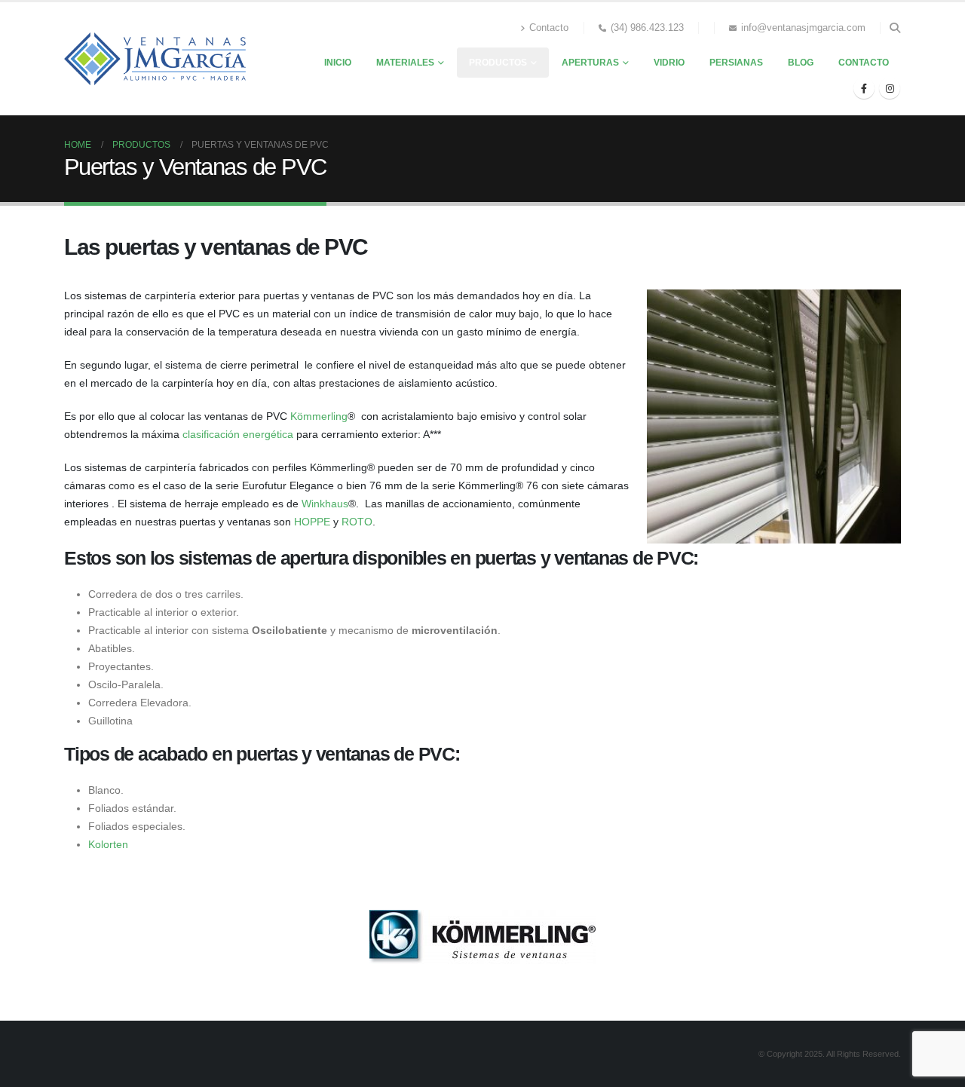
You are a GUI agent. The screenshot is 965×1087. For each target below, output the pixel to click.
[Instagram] (889, 88)
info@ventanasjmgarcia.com (803, 28)
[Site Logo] (155, 58)
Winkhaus (325, 504)
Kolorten (108, 844)
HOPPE (312, 522)
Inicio (337, 62)
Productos (498, 62)
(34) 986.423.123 (647, 28)
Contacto (548, 28)
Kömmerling (319, 416)
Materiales (405, 62)
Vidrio (669, 62)
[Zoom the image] (482, 919)
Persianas (736, 62)
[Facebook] (864, 88)
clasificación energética (237, 434)
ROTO (357, 522)
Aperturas (590, 62)
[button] (894, 28)
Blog (800, 62)
